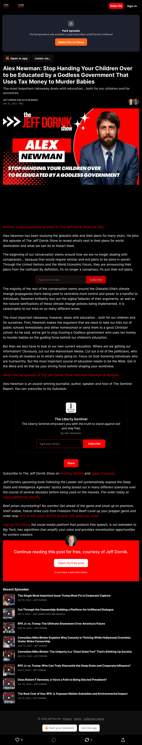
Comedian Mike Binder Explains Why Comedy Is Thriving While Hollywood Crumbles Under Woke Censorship (74, 639)
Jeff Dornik (9, 100)
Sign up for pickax (16, 524)
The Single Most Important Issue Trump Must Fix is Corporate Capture (64, 595)
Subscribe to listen (71, 42)
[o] (9, 600)
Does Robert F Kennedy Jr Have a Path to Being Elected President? (62, 679)
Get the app (89, 728)
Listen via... (43, 58)
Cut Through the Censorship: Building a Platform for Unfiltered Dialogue (66, 609)
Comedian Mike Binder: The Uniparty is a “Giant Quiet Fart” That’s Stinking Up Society (75, 651)
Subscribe (116, 6)
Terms (77, 718)
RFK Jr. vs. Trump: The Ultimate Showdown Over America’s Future (61, 623)
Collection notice (94, 718)
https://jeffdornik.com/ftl (21, 497)
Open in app (19, 58)
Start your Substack (61, 728)
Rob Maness (58, 614)
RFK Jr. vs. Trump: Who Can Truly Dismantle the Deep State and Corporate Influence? (74, 665)
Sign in (132, 6)
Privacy (67, 718)
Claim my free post (71, 563)
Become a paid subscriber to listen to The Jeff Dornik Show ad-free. (53, 227)
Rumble (66, 473)
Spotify (78, 473)
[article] (71, 600)
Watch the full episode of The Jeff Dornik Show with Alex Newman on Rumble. (61, 375)
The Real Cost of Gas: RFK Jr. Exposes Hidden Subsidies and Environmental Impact (73, 693)
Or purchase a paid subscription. (71, 572)
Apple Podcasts (103, 473)
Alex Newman (30, 100)
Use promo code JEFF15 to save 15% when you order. (59, 516)
